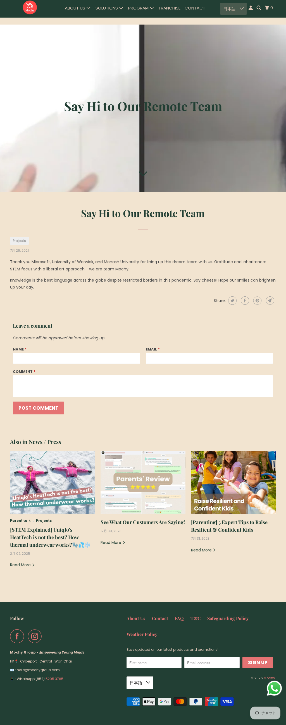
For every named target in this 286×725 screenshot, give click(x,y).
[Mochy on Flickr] (47, 636)
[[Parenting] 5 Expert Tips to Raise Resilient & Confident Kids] (233, 482)
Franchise (169, 8)
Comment (24, 371)
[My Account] (251, 8)
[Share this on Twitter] (232, 300)
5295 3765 (54, 678)
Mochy (269, 678)
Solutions (107, 8)
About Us (75, 8)
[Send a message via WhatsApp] (274, 688)
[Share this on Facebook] (244, 300)
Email (153, 349)
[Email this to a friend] (269, 300)
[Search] (259, 8)
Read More (21, 565)
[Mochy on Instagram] (36, 636)
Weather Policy (142, 634)
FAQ (179, 618)
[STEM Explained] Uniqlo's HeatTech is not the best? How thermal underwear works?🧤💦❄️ (50, 537)
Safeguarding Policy (228, 618)
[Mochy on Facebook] (18, 636)
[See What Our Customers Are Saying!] (143, 482)
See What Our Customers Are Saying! (143, 522)
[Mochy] (30, 7)
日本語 (230, 9)
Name (20, 349)
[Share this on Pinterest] (257, 300)
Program (139, 8)
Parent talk (20, 520)
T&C (195, 618)
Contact (195, 8)
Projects (19, 240)
